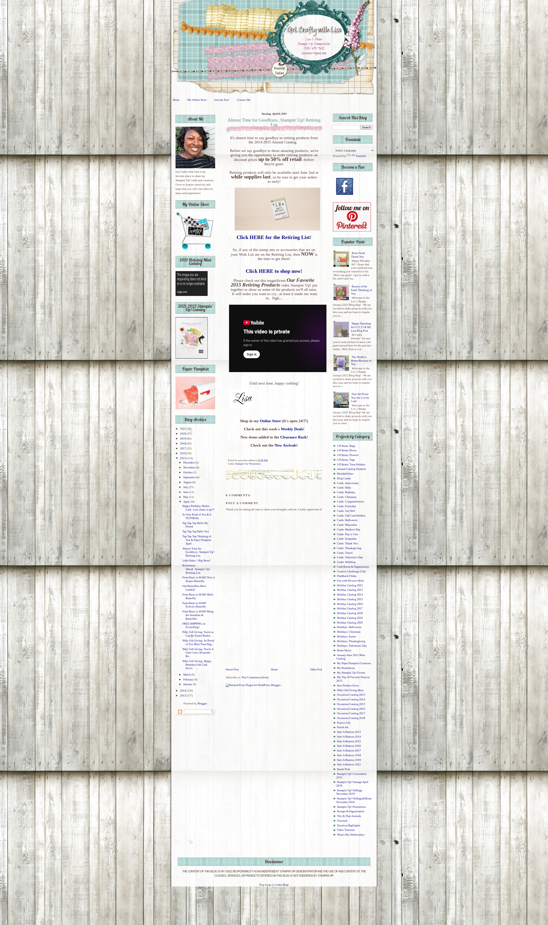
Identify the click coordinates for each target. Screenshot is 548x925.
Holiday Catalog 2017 (350, 608)
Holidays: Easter (346, 636)
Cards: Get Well (346, 510)
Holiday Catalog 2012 (350, 585)
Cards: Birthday (346, 492)
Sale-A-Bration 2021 (349, 764)
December (189, 462)
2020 (183, 433)
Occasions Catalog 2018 (351, 718)
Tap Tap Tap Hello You (195, 531)
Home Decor (344, 650)
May (186, 497)
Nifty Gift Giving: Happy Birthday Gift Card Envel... (196, 665)
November (189, 467)
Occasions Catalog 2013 (351, 694)
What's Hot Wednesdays (351, 834)
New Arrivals (285, 445)
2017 (183, 448)
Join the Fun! (221, 99)
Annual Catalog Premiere (351, 469)
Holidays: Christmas (348, 631)
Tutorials (342, 820)
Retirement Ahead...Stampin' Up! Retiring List (196, 569)
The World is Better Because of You (361, 361)
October (188, 472)
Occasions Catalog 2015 (351, 704)
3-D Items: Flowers (348, 455)
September (189, 477)
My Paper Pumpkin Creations (354, 663)
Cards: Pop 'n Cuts (347, 534)
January (188, 684)
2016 (183, 453)
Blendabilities (345, 473)
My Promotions (346, 668)
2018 (183, 443)
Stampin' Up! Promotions (248, 463)
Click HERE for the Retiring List (273, 237)
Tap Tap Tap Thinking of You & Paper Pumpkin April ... (196, 540)
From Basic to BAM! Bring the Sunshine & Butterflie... (198, 615)
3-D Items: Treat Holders (351, 464)
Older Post (316, 669)
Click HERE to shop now (273, 271)
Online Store (270, 421)
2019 (183, 438)
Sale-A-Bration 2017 (349, 750)
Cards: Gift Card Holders (351, 515)
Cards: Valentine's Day (350, 557)
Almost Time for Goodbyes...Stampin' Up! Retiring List (198, 552)
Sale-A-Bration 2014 (349, 736)
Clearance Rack (293, 437)
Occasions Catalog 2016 (351, 708)
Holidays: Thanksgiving (351, 641)
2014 (183, 690)
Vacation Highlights (348, 825)
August (187, 482)
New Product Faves (348, 685)
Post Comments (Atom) (255, 677)
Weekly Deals (292, 429)
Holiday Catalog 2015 (350, 599)
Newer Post (232, 669)
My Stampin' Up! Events (351, 672)
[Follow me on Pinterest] (352, 230)
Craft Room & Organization (353, 566)
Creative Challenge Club (351, 571)
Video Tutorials (346, 829)
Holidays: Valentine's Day (352, 645)
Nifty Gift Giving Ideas (350, 690)
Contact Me (244, 99)
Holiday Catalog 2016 (350, 604)
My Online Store (197, 99)
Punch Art (342, 727)
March (187, 674)
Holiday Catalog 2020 (350, 622)
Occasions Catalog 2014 (351, 699)
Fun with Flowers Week (350, 580)
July (186, 487)
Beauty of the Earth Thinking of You (361, 290)
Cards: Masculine (347, 524)
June (186, 492)
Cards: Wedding (346, 562)
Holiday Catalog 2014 (350, 594)
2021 (183, 428)
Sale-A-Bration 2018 (349, 755)
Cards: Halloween (347, 520)
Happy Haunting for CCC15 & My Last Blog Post (361, 327)
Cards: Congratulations (350, 501)
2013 (183, 695)
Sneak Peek (343, 769)
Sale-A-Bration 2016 (349, 745)
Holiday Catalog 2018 (350, 613)
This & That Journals (349, 816)
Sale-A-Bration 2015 (349, 741)
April (186, 501)
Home (176, 99)
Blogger (202, 703)
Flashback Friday (347, 576)
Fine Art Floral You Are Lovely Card (360, 398)
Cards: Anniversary (348, 483)
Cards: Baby (344, 487)
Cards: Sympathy (347, 538)
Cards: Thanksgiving (349, 548)
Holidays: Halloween (349, 627)
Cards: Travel (345, 552)
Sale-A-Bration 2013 (349, 731)
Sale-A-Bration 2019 (349, 760)
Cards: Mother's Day (348, 529)
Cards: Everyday (346, 506)
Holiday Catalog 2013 (350, 589)
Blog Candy (344, 478)
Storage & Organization (350, 811)
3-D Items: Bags (346, 445)
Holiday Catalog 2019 (350, 617)
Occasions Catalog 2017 (351, 713)
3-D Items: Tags (346, 459)
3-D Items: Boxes (347, 450)
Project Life (343, 722)
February (188, 679)
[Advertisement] (274, 635)
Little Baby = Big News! (196, 560)
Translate (361, 155)
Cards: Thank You (347, 543)
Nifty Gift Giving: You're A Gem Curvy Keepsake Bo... (197, 653)
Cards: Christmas (347, 497)
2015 (183, 458)
